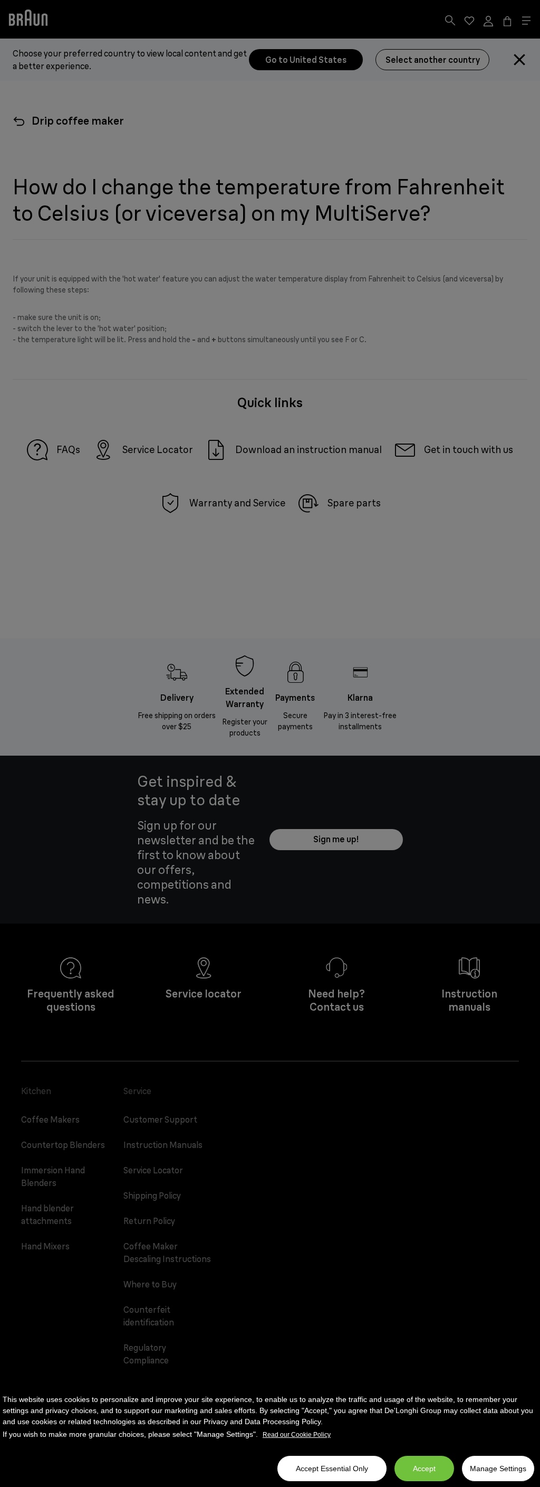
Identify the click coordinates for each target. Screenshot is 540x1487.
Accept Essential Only (332, 1468)
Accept (424, 1468)
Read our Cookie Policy (297, 1434)
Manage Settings (498, 1468)
